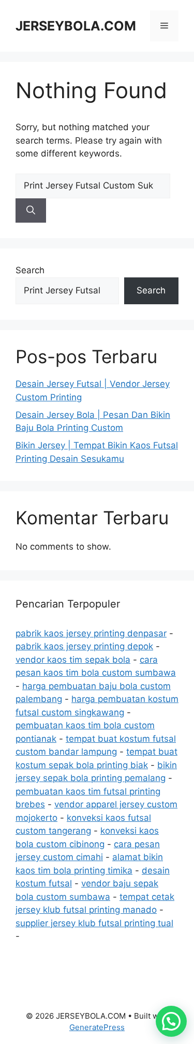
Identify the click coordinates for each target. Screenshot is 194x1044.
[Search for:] (93, 185)
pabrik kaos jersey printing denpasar (91, 633)
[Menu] (164, 25)
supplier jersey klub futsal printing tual (94, 923)
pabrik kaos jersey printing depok (84, 646)
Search (30, 270)
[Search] (31, 210)
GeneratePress (97, 1027)
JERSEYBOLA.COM (76, 26)
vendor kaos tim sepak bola (73, 660)
